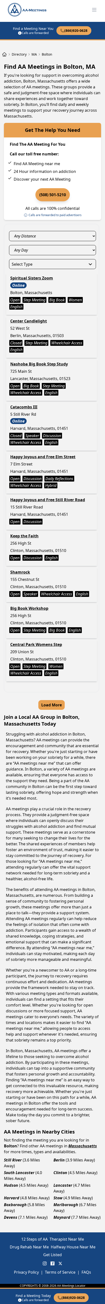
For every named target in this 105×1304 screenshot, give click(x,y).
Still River (13, 1160)
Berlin (59, 1160)
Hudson (11, 1185)
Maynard (61, 1217)
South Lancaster (19, 1172)
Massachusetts (82, 1146)
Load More (51, 705)
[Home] (4, 54)
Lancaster (62, 1185)
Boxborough (15, 1204)
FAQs (86, 1272)
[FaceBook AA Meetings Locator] (52, 1263)
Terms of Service (60, 1272)
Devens (10, 1217)
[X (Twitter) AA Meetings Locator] (60, 1263)
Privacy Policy (26, 1272)
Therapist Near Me (67, 1239)
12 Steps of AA (34, 1239)
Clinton (60, 1172)
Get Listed (52, 1254)
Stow (58, 1198)
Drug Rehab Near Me (29, 1247)
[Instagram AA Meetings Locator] (45, 1263)
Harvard (11, 1198)
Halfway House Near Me (73, 1247)
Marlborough (65, 1204)
